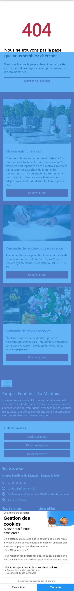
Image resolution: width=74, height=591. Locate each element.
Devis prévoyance (37, 445)
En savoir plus (37, 192)
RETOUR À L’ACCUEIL (37, 81)
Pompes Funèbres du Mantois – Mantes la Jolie (30, 475)
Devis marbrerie (37, 454)
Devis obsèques (37, 436)
